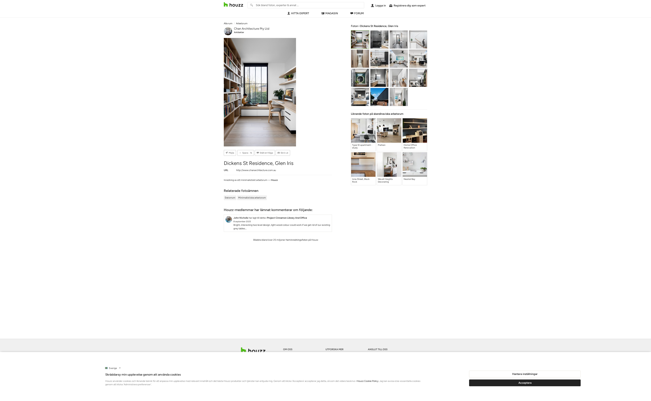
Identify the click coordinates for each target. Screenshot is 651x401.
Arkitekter (239, 32)
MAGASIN (331, 13)
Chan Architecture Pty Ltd (251, 29)
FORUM (359, 13)
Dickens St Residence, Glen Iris (379, 26)
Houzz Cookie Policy (367, 381)
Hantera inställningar (525, 374)
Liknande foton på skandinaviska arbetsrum (377, 113)
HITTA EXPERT (300, 13)
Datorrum (230, 197)
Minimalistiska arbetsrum (252, 197)
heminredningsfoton (297, 239)
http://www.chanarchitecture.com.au (256, 170)
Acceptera (524, 382)
